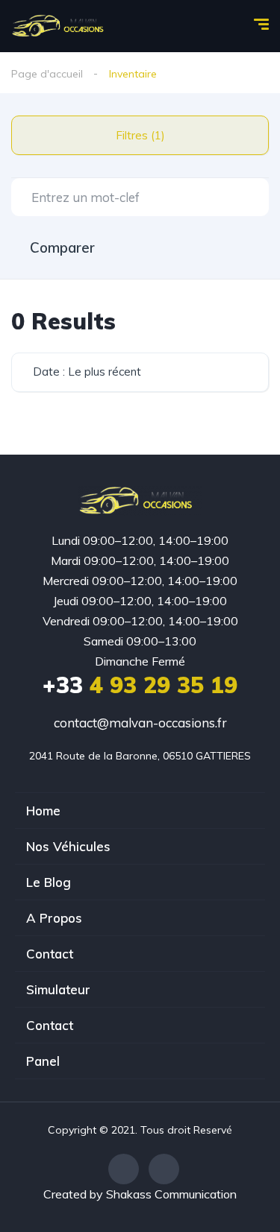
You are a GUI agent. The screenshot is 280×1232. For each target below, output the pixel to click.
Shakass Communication (171, 1194)
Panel (43, 1061)
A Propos (54, 918)
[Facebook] (123, 1169)
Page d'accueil (47, 73)
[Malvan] (61, 26)
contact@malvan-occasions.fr (140, 722)
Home (43, 810)
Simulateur (58, 989)
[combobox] (140, 372)
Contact (49, 953)
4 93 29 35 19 (140, 685)
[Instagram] (164, 1169)
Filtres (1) (140, 135)
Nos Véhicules (68, 846)
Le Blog (48, 882)
